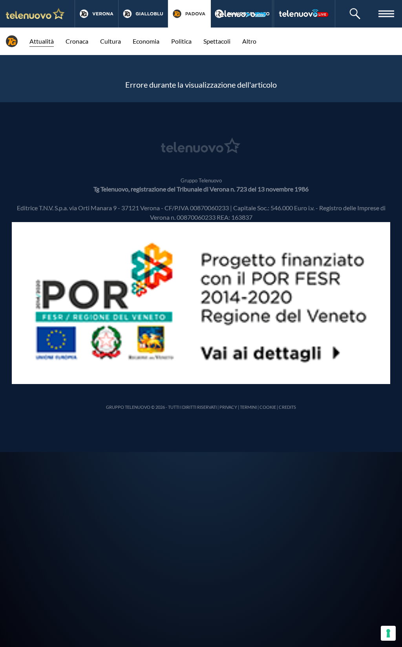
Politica (181, 41)
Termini (248, 407)
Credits (287, 407)
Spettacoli (216, 41)
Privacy (228, 407)
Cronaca (77, 41)
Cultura (110, 41)
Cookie (267, 407)
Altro (249, 41)
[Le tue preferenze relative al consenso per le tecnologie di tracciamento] (388, 633)
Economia (146, 41)
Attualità (41, 41)
